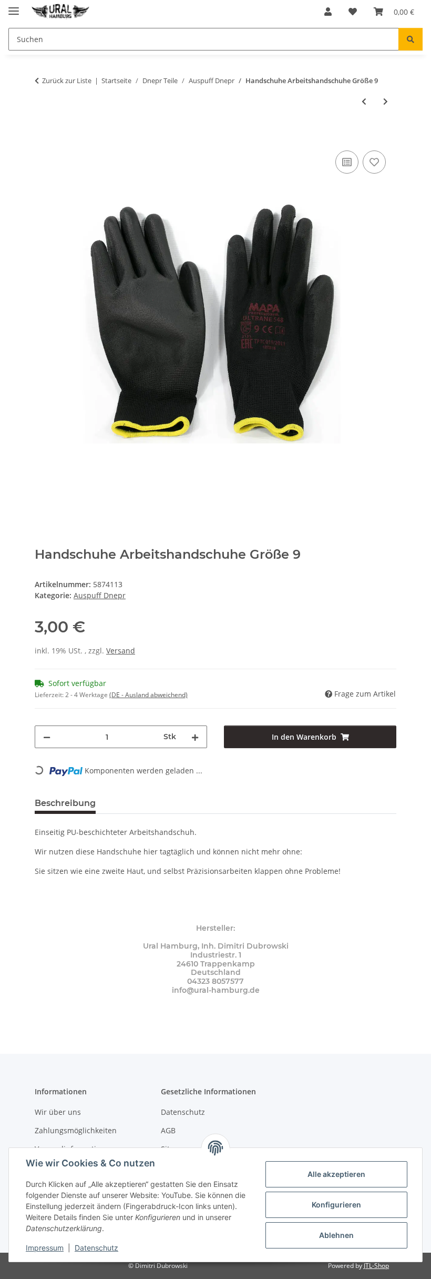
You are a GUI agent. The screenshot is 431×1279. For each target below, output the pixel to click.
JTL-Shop (376, 1265)
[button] (328, 11)
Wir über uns (58, 1112)
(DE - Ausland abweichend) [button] (148, 694)
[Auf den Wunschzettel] (374, 162)
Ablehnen (336, 1235)
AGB (168, 1130)
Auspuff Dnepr (100, 595)
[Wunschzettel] (352, 11)
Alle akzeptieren (336, 1174)
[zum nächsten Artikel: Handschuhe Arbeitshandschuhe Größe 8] (385, 101)
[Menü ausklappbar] (13, 6)
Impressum (45, 1247)
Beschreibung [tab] (65, 803)
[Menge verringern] (46, 737)
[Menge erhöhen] (195, 737)
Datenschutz (96, 1247)
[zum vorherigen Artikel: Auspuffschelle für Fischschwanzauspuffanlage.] (364, 101)
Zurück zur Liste (66, 80)
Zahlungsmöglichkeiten (76, 1130)
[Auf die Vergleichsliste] (346, 162)
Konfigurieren (336, 1204)
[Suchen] (410, 39)
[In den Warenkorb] (43, 136)
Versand (120, 651)
